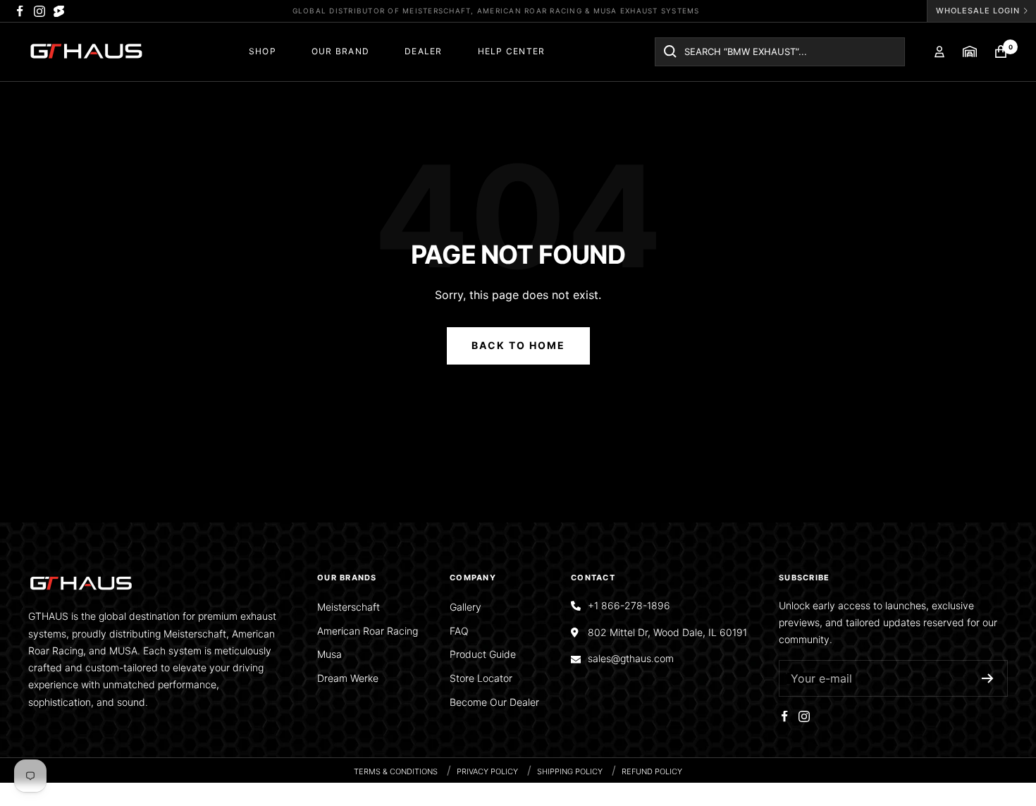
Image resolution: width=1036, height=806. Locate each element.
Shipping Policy (570, 771)
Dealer (424, 51)
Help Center (511, 51)
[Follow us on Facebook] (19, 11)
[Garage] (970, 51)
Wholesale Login (978, 11)
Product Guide (483, 654)
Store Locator (481, 678)
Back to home (518, 345)
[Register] (988, 678)
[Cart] (1001, 51)
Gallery (465, 607)
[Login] (939, 52)
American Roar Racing (367, 631)
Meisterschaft (348, 607)
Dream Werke (347, 678)
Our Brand (340, 51)
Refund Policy (652, 771)
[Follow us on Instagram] (39, 11)
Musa (329, 654)
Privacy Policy (487, 771)
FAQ (459, 631)
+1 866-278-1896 (629, 605)
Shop (262, 51)
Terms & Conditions (396, 771)
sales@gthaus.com (631, 658)
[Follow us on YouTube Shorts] (59, 11)
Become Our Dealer (494, 702)
